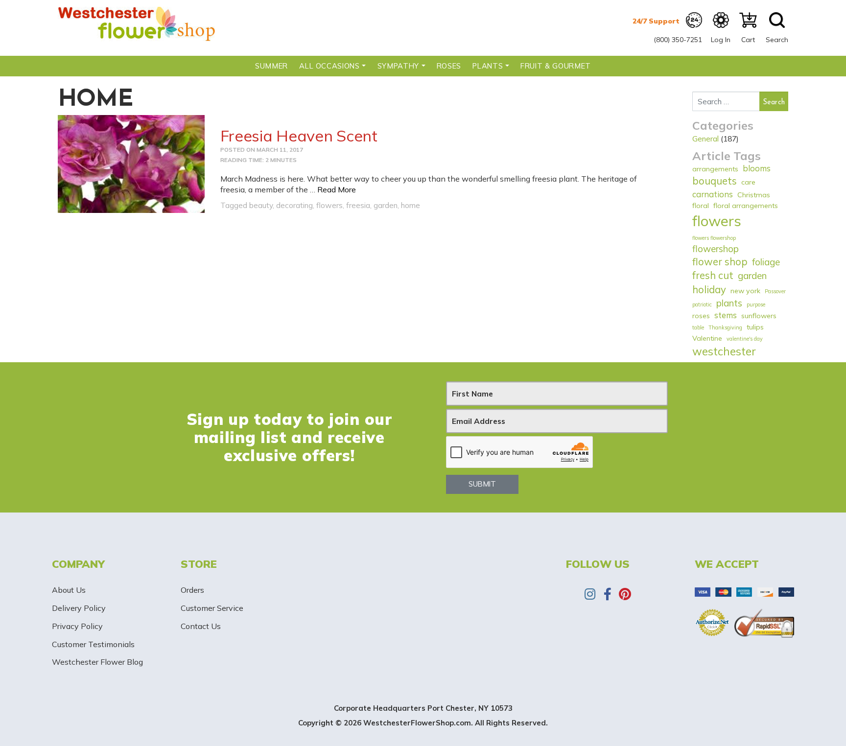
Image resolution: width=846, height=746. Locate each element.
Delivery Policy (79, 608)
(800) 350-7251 (678, 39)
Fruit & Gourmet (555, 65)
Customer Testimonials (93, 644)
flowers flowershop (714, 237)
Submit (482, 484)
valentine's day (745, 338)
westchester (724, 351)
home (410, 205)
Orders (192, 590)
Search (777, 39)
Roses (449, 65)
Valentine (707, 338)
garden (386, 205)
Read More (336, 189)
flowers (329, 205)
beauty (261, 205)
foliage (766, 262)
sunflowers (758, 315)
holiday (709, 289)
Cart (748, 39)
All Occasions (329, 65)
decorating (294, 205)
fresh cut (712, 275)
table (698, 327)
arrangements (715, 168)
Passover (775, 291)
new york (745, 290)
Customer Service (212, 608)
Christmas (753, 194)
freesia (358, 205)
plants (729, 303)
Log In (720, 39)
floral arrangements (745, 205)
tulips (755, 327)
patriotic (702, 304)
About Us (69, 590)
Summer (271, 65)
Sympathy (398, 65)
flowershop (715, 249)
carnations (712, 194)
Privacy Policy (77, 626)
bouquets (714, 181)
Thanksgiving (725, 327)
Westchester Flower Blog (97, 662)
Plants (487, 65)
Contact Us (201, 626)
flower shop (720, 262)
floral (700, 205)
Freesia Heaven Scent (298, 135)
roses (701, 315)
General (705, 138)
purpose (756, 304)
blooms (757, 168)
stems (725, 315)
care (748, 182)
